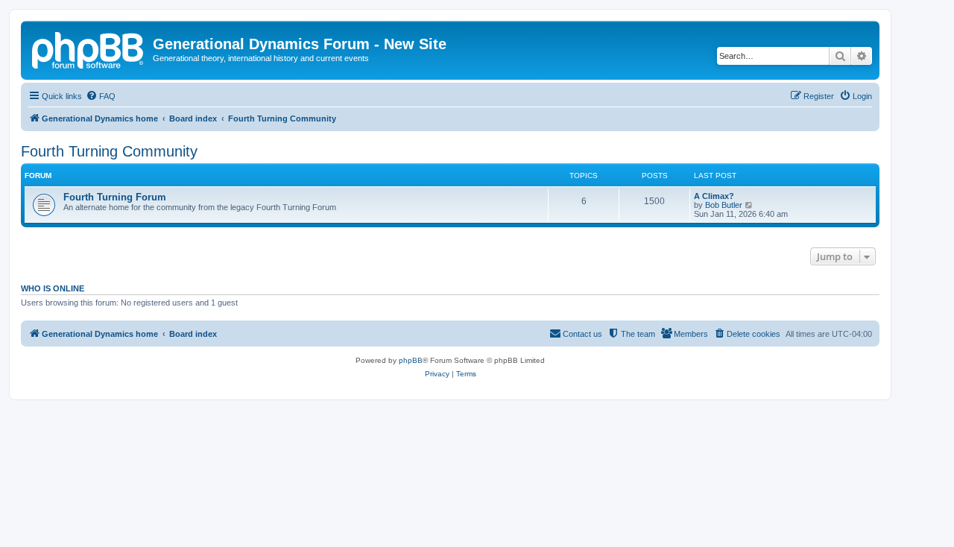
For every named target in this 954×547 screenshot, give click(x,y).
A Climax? (714, 196)
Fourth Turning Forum (114, 197)
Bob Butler (723, 204)
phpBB (411, 360)
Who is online (52, 288)
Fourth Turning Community (109, 151)
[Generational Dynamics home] (89, 48)
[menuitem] (101, 96)
